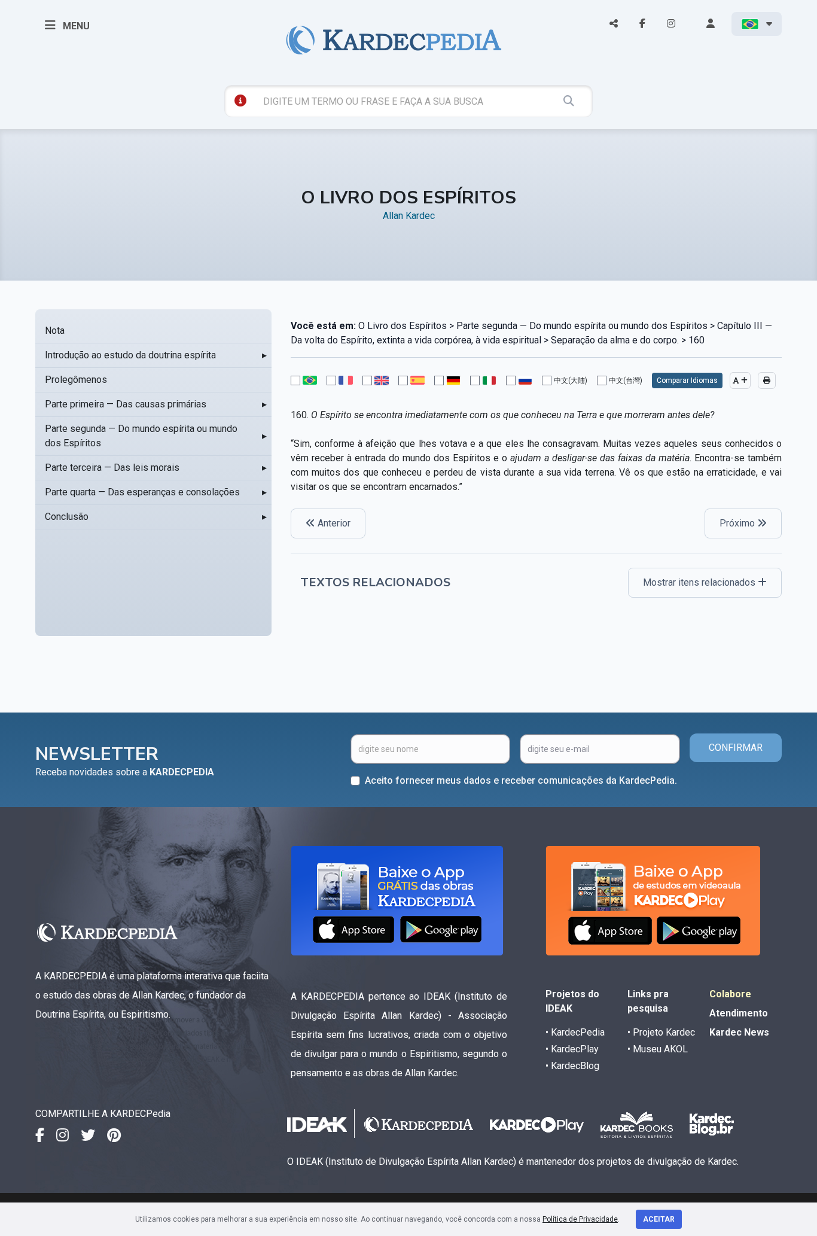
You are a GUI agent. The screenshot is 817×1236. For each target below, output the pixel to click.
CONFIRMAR (736, 747)
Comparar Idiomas (687, 380)
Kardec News (739, 1032)
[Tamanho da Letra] (740, 380)
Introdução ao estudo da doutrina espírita (130, 355)
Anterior (332, 523)
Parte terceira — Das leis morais (112, 467)
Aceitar (659, 1219)
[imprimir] (767, 380)
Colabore (730, 994)
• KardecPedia (575, 1032)
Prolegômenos (76, 379)
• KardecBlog (572, 1065)
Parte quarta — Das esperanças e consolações (142, 492)
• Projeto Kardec (661, 1032)
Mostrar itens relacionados (700, 582)
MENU (75, 26)
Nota (55, 330)
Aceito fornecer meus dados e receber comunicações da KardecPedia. (521, 780)
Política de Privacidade (580, 1219)
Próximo (738, 523)
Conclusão (67, 516)
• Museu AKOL (657, 1049)
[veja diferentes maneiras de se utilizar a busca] (240, 100)
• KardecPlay (572, 1049)
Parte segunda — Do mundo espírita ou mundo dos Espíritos (141, 436)
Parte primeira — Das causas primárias (125, 404)
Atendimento (738, 1013)
